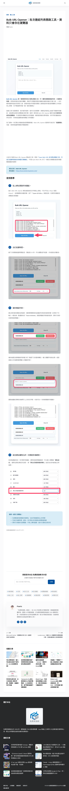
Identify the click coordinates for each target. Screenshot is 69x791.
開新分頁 (55, 595)
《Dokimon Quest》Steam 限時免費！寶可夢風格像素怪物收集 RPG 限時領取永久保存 (22, 756)
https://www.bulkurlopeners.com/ (26, 171)
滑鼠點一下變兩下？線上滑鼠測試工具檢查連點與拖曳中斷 (56, 662)
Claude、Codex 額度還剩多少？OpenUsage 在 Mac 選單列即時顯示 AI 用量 (54, 765)
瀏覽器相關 (44, 591)
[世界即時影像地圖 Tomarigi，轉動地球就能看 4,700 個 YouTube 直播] (6, 747)
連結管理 (46, 595)
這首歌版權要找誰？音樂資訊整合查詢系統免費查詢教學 (27, 662)
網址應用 (54, 591)
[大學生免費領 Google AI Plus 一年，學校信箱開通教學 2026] (38, 773)
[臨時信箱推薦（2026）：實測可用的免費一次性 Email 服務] (42, 654)
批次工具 (26, 591)
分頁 (18, 591)
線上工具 (12, 14)
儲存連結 (10, 591)
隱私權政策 (6, 788)
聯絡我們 (18, 785)
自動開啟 (28, 595)
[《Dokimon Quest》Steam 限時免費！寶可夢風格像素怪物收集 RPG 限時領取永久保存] (6, 756)
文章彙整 (12, 785)
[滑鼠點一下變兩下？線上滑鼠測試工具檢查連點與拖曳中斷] (56, 654)
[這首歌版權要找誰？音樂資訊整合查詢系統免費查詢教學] (27, 654)
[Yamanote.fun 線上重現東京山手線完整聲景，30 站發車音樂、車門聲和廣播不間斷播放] (27, 673)
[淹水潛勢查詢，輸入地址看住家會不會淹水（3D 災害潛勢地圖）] (12, 654)
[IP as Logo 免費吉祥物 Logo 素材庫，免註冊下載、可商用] (6, 765)
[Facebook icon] (18, 622)
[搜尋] (65, 3)
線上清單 (19, 595)
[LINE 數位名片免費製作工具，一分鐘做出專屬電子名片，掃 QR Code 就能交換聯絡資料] (38, 747)
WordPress (60, 785)
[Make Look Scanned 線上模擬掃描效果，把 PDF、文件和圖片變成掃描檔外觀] (56, 673)
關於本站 (5, 785)
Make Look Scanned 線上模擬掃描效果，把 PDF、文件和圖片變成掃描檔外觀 (56, 683)
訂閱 (51, 582)
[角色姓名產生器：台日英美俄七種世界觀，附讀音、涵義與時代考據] (12, 673)
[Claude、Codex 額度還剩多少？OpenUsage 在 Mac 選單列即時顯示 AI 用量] (38, 765)
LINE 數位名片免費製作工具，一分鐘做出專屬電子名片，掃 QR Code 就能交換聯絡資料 (54, 747)
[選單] (4, 3)
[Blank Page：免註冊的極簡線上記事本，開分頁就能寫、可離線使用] (42, 673)
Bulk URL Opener (12, 99)
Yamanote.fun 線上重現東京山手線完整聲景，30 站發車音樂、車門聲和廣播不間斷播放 (27, 683)
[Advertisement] (34, 43)
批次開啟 (35, 591)
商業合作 (25, 785)
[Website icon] (21, 622)
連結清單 (37, 595)
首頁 (7, 14)
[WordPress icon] (25, 622)
